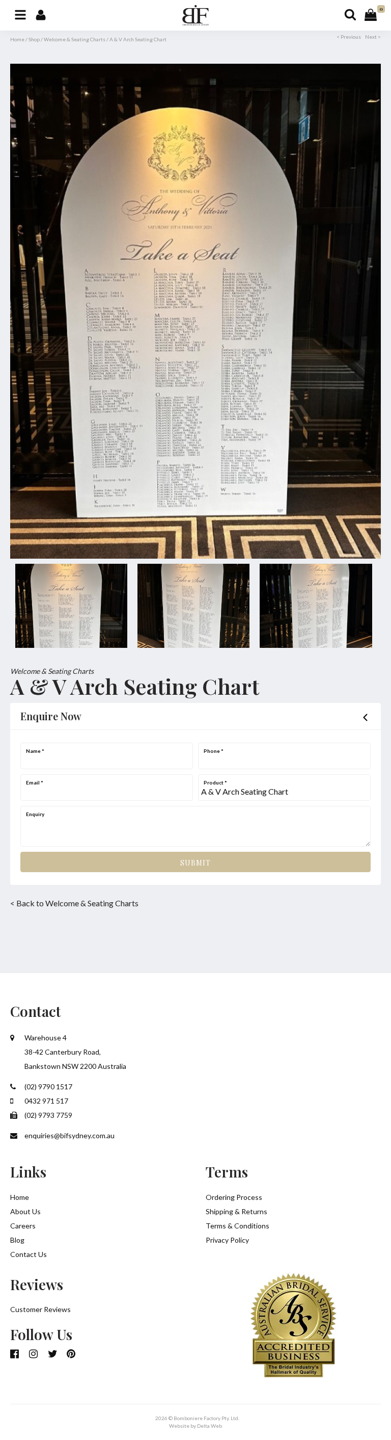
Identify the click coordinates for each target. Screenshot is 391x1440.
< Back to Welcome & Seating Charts (74, 903)
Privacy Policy (227, 1240)
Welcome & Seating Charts (74, 39)
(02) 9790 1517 (47, 1086)
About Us (25, 1211)
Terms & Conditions (237, 1225)
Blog (17, 1240)
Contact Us (28, 1254)
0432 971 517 (45, 1100)
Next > (373, 37)
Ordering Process (234, 1197)
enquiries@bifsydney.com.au (69, 1135)
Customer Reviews (40, 1309)
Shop (34, 39)
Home (17, 39)
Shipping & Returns (236, 1211)
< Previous (349, 37)
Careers (23, 1225)
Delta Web (209, 1426)
